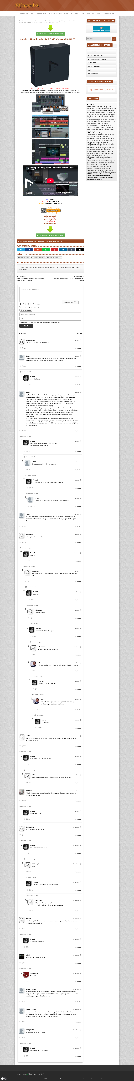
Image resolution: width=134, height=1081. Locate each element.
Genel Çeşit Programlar (62, 21)
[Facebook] (29, 249)
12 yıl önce (76, 989)
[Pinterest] (54, 249)
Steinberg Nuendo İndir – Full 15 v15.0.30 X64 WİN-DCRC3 (42, 22)
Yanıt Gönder (68, 302)
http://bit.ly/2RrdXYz (42, 631)
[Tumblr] (71, 249)
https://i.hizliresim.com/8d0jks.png (41, 406)
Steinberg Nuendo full (39, 257)
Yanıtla (79, 348)
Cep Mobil (75, 13)
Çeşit (99, 13)
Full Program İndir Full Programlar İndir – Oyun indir (41, 21)
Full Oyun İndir (88, 13)
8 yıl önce (76, 736)
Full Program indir (39, 13)
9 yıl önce (76, 791)
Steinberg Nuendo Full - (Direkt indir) (51, 34)
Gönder (26, 326)
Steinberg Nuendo (24, 257)
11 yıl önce (76, 827)
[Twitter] (21, 249)
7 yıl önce (76, 534)
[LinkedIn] (63, 249)
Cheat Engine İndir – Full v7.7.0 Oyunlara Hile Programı (68, 278)
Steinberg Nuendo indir (54, 257)
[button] (4, 1078)
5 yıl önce (76, 340)
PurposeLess (23, 241)
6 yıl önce (76, 356)
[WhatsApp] (46, 249)
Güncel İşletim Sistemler (59, 13)
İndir (45, 89)
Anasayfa (24, 13)
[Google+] (38, 249)
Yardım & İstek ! (109, 13)
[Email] (80, 249)
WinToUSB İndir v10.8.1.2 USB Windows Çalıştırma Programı (30, 278)
